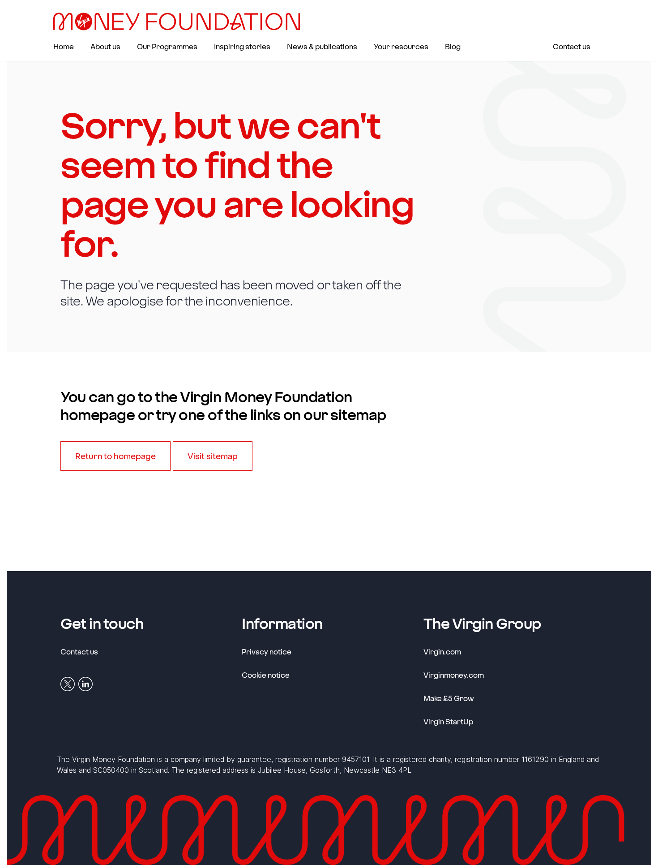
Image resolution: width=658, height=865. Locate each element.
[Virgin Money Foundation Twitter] (67, 683)
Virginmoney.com (453, 674)
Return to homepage (115, 456)
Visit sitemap (213, 456)
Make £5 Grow (448, 697)
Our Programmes (167, 46)
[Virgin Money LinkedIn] (85, 683)
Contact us (571, 46)
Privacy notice (266, 651)
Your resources (401, 46)
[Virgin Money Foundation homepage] (180, 21)
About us (105, 46)
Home (63, 46)
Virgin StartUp (448, 721)
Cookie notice (266, 675)
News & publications (322, 46)
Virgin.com (442, 651)
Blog (453, 46)
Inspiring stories (242, 46)
